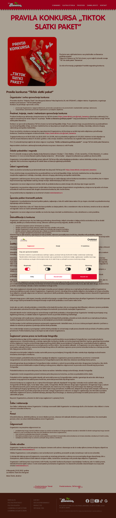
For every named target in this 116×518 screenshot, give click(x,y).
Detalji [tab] (58, 246)
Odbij (32, 276)
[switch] (47, 269)
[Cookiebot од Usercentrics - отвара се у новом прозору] (89, 240)
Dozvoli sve (84, 276)
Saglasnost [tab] (30, 246)
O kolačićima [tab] (85, 246)
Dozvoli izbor (58, 276)
